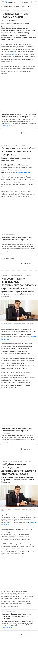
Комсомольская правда (16, 275)
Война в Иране (20, 6)
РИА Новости (13, 145)
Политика (25, 10)
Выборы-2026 (7, 6)
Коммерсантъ (16, 10)
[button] (19, 310)
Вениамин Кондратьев (23, 172)
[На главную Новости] (11, 2)
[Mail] (6, 2)
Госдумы (11, 54)
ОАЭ (12, 61)
